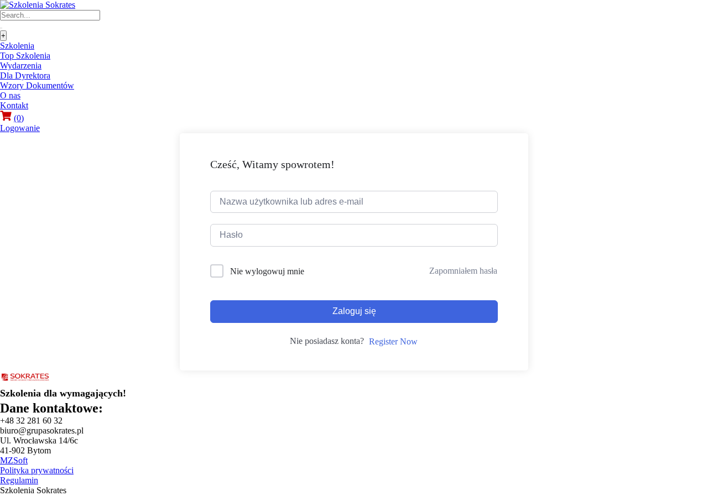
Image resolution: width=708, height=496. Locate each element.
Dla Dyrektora (25, 75)
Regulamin (19, 480)
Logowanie (20, 128)
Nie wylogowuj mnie (267, 271)
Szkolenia (17, 45)
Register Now (393, 341)
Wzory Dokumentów (37, 85)
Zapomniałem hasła (463, 270)
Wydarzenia (20, 65)
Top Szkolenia (25, 55)
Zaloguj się (354, 311)
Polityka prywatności (37, 470)
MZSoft (14, 460)
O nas (10, 95)
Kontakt (14, 105)
